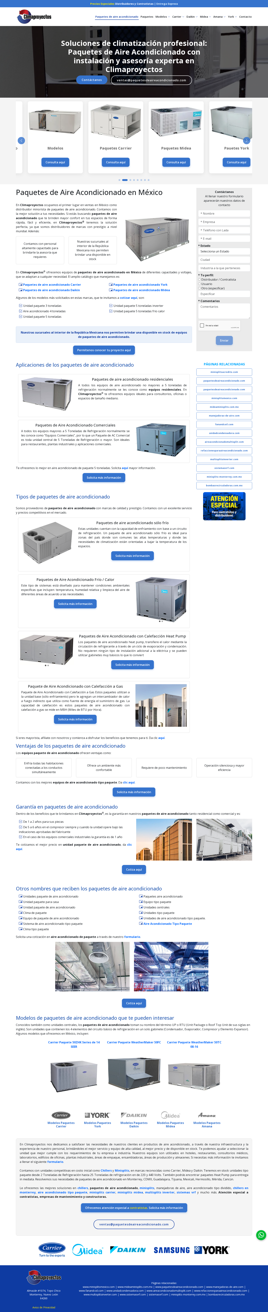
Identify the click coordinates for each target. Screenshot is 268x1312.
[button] (119, 180)
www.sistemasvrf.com (133, 1294)
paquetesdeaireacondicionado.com (224, 380)
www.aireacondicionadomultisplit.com (169, 1290)
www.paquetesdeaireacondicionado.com (179, 1287)
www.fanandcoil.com (91, 1290)
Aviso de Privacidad (43, 1307)
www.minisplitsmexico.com (99, 1287)
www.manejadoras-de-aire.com (224, 1287)
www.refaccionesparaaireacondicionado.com (220, 1290)
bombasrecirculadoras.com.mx (224, 485)
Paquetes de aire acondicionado (116, 16)
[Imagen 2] (162, 621)
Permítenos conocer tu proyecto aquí (104, 350)
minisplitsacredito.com (224, 372)
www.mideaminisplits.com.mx (135, 1287)
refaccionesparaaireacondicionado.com (224, 450)
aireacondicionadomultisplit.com (224, 441)
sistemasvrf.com (224, 468)
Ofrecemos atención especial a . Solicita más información (134, 1208)
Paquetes (147, 16)
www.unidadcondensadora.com (125, 1290)
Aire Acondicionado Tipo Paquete (167, 924)
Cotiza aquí (134, 870)
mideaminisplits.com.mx (224, 406)
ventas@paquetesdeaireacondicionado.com (151, 80)
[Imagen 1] (159, 621)
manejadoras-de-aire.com (224, 415)
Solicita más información (104, 478)
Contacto (245, 16)
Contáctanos (92, 80)
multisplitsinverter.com (224, 459)
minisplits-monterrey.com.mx (224, 476)
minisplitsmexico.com (224, 398)
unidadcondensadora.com (224, 433)
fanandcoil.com (224, 424)
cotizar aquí (128, 298)
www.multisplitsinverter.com (100, 1294)
